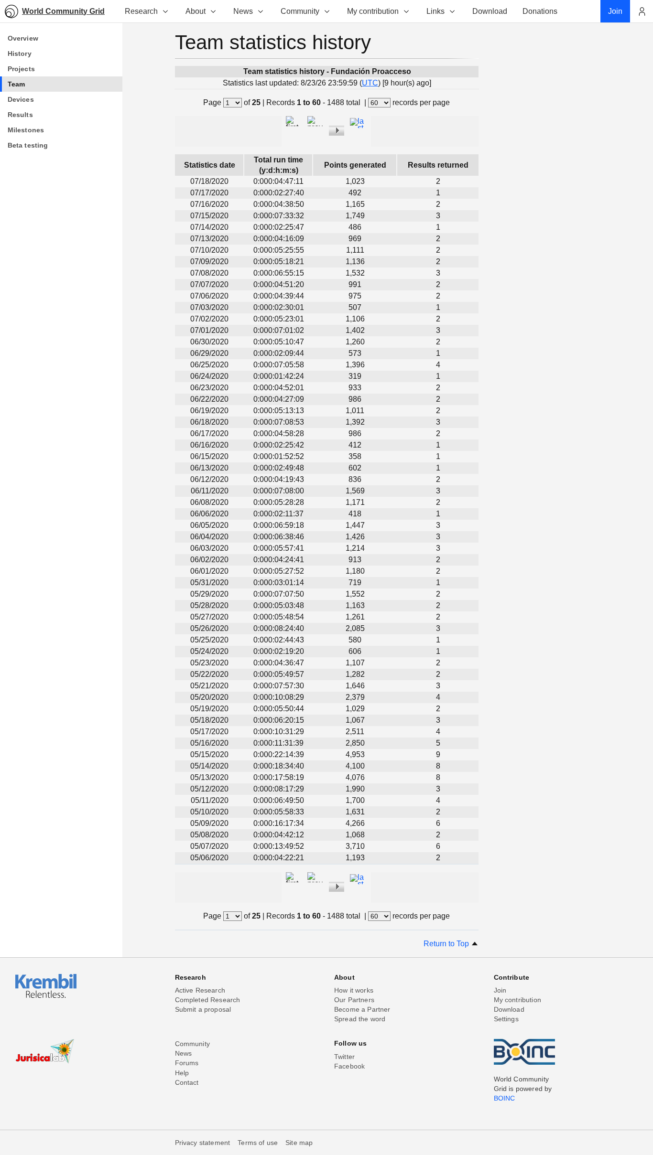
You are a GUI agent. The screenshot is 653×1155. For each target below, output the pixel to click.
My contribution (373, 11)
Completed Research (207, 1000)
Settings (506, 1019)
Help (182, 1073)
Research (141, 11)
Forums (187, 1063)
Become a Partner (362, 1009)
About (195, 11)
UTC (370, 83)
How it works (353, 990)
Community (300, 11)
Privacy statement (202, 1142)
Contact (187, 1082)
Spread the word (359, 1019)
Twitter (344, 1056)
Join (500, 990)
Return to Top (447, 944)
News (243, 11)
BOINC (504, 1098)
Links (435, 11)
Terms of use (258, 1142)
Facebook (349, 1066)
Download (509, 1009)
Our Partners (354, 1000)
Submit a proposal (203, 1009)
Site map (299, 1142)
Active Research (200, 990)
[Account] (641, 11)
